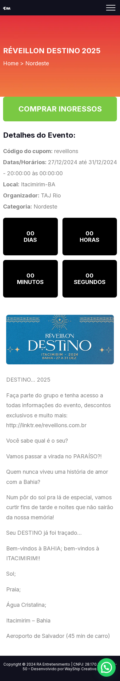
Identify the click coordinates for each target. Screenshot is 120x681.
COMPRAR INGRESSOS (60, 108)
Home (10, 63)
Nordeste (37, 63)
